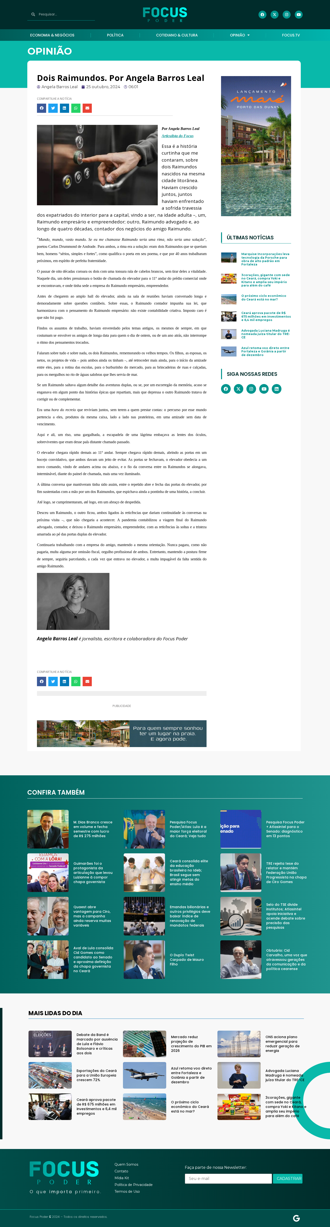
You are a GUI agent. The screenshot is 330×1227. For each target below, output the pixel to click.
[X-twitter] (275, 15)
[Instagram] (287, 15)
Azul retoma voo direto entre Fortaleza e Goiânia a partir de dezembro (265, 351)
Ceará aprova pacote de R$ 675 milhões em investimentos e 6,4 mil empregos (266, 316)
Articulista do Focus (178, 136)
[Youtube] (299, 15)
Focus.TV (291, 35)
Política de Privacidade (134, 1185)
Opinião (237, 35)
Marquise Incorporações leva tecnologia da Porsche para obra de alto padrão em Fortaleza (265, 259)
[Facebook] (262, 15)
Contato (121, 1171)
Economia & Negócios (52, 35)
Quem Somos (126, 1164)
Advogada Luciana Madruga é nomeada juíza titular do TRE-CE (265, 334)
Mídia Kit (122, 1178)
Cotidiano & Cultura (177, 35)
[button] (41, 108)
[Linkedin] (276, 389)
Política (115, 35)
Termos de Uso (127, 1191)
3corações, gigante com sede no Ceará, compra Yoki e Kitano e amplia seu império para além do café (265, 280)
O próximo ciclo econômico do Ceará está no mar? (263, 297)
